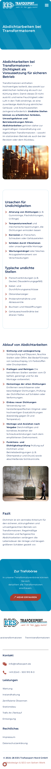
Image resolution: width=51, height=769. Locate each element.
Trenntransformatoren (37, 637)
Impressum (9, 737)
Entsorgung (9, 719)
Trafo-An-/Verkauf (12, 713)
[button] (4, 764)
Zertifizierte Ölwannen (15, 701)
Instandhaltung (11, 694)
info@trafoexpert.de (20, 664)
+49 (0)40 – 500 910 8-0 (22, 672)
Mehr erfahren (27, 597)
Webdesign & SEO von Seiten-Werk (25, 762)
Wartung (8, 688)
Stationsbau (9, 707)
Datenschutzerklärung (15, 743)
